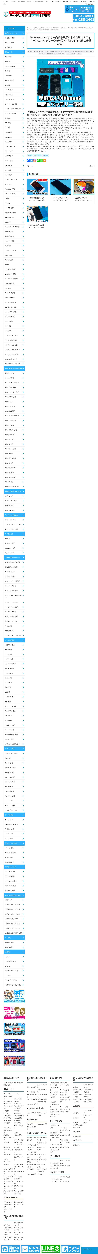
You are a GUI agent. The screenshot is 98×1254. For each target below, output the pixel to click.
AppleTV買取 (9, 94)
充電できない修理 (10, 576)
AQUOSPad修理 (10, 796)
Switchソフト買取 (10, 274)
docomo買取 (9, 255)
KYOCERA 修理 (9, 697)
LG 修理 (7, 692)
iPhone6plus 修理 (10, 477)
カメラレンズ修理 (10, 586)
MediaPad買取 (9, 236)
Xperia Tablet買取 (10, 212)
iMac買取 (8, 85)
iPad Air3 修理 (9, 505)
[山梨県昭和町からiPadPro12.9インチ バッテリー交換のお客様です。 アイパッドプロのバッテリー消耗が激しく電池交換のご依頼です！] (84, 187)
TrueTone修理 (9, 630)
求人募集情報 (77, 1136)
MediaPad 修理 (9, 772)
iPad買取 (7, 61)
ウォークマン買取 (10, 250)
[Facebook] (28, 160)
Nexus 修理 (8, 720)
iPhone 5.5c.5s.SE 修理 (12, 486)
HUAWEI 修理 (9, 659)
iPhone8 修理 (9, 453)
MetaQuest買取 (9, 297)
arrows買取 (8, 165)
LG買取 (7, 198)
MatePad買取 (9, 231)
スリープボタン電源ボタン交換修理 (13, 596)
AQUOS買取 (9, 151)
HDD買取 (8, 127)
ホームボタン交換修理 (11, 607)
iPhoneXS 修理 (9, 434)
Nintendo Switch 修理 (11, 824)
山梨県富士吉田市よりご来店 (13, 933)
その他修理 (8, 626)
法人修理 (7, 956)
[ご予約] (30, 1249)
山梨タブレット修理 (11, 753)
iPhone (31, 51)
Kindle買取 (8, 246)
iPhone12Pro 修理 (10, 397)
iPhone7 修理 (9, 463)
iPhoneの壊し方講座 (11, 359)
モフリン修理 (9, 838)
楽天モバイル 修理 (10, 706)
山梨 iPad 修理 (31, 1087)
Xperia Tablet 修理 (10, 767)
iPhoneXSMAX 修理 (11, 430)
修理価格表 (8, 47)
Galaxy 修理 (8, 654)
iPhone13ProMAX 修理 (12, 382)
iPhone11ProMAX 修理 (12, 416)
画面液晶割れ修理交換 (11, 567)
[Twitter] (31, 160)
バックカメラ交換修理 (11, 590)
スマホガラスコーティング (13, 635)
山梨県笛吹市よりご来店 (12, 914)
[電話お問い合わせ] (10, 1249)
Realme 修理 (9, 715)
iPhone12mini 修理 (10, 406)
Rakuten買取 (18, 1135)
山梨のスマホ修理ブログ (12, 744)
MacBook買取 (9, 80)
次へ (91, 166)
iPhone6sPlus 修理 (10, 468)
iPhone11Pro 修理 (10, 420)
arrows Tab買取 (18, 1140)
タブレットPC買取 (10, 113)
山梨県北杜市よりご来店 (12, 923)
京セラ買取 (8, 184)
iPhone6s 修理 (9, 472)
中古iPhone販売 (10, 871)
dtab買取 (7, 222)
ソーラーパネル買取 (11, 340)
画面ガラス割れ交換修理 (12, 562)
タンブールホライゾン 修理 (13, 524)
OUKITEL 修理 (9, 730)
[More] (44, 160)
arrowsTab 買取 (9, 217)
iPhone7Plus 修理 (10, 458)
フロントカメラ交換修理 (12, 581)
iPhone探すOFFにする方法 (13, 364)
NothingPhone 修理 (11, 734)
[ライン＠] (50, 1249)
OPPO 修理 (8, 682)
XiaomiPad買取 (9, 241)
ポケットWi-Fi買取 (10, 312)
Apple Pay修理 (9, 553)
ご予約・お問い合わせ (11, 971)
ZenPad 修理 (9, 786)
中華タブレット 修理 (11, 810)
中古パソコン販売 (10, 886)
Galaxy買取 (8, 142)
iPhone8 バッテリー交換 (45, 51)
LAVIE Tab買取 (9, 208)
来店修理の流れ (9, 38)
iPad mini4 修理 (9, 510)
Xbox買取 (8, 288)
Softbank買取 (9, 260)
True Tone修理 (31, 1174)
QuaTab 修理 (9, 763)
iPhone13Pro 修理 (10, 387)
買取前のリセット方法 (11, 354)
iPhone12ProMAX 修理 (12, 392)
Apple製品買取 (9, 99)
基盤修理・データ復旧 (11, 621)
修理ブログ (8, 900)
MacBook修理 (9, 862)
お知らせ (7, 966)
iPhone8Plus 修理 (10, 449)
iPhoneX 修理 (9, 444)
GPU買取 (8, 123)
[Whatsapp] (41, 160)
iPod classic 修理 (10, 548)
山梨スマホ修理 (9, 645)
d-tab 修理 (8, 758)
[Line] (38, 160)
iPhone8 (36, 51)
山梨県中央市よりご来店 (12, 928)
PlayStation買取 (10, 283)
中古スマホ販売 (9, 876)
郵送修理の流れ (9, 42)
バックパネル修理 (10, 612)
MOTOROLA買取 (10, 194)
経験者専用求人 (9, 942)
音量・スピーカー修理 (11, 602)
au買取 (7, 264)
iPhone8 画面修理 (57, 51)
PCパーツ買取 (9, 321)
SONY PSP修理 (9, 834)
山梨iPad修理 (9, 496)
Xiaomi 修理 (8, 687)
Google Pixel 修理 (10, 664)
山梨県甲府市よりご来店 (12, 904)
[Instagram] (34, 160)
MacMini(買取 (8, 1101)
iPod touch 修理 (10, 543)
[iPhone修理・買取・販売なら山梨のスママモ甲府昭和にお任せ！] (27, 14)
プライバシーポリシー (11, 980)
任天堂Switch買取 (10, 269)
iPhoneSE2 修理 (10, 411)
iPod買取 (7, 71)
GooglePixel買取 (10, 146)
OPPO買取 (8, 170)
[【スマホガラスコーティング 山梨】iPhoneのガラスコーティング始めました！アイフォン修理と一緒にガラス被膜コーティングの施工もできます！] (60, 187)
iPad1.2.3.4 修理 (32, 1099)
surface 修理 (9, 857)
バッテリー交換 (38, 155)
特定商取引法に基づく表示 (13, 985)
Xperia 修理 (8, 649)
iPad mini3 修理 (31, 1104)
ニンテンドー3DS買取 (11, 279)
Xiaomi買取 (8, 175)
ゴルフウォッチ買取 (11, 345)
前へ (30, 166)
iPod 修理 (8, 538)
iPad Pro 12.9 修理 (10, 501)
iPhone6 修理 (9, 482)
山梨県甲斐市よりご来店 (12, 909)
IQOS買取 (8, 326)
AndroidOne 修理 (10, 711)
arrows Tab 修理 (10, 777)
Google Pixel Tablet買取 (12, 227)
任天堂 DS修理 (9, 829)
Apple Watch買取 (10, 66)
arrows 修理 (8, 678)
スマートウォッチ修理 (11, 529)
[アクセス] (72, 9)
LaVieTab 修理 (9, 791)
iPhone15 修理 (9, 373)
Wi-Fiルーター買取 (10, 307)
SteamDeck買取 (10, 293)
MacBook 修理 (64, 1181)
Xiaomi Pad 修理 (10, 805)
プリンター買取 (9, 316)
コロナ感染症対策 (10, 961)
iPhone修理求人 (10, 947)
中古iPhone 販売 (8, 1202)
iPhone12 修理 (9, 401)
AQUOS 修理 (9, 673)
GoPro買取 (8, 331)
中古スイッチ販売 (10, 890)
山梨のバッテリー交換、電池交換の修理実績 (73, 51)
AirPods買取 (8, 75)
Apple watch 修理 (10, 519)
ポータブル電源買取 (11, 335)
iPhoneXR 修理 (9, 439)
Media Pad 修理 (55, 1135)
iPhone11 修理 (9, 425)
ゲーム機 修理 (9, 819)
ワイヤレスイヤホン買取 (12, 349)
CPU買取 (8, 118)
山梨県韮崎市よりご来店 (12, 919)
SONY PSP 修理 (65, 1165)
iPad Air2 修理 (31, 1092)
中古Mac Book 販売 (11, 881)
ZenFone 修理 (9, 668)
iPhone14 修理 (9, 378)
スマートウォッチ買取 (11, 179)
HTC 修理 (8, 701)
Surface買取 (8, 132)
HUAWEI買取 (9, 156)
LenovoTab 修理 (10, 782)
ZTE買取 (7, 203)
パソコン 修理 (9, 848)
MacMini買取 (9, 90)
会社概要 (7, 975)
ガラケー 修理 (9, 739)
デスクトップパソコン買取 (13, 109)
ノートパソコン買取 (11, 104)
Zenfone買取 (9, 160)
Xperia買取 (8, 137)
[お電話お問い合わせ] (83, 18)
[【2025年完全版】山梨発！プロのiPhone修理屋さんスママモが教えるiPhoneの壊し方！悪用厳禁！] (37, 187)
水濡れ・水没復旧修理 (11, 616)
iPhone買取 (8, 57)
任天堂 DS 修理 (54, 1165)
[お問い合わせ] (87, 9)
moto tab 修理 (9, 800)
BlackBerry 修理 (10, 725)
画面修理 (45, 155)
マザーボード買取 (10, 302)
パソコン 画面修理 (10, 852)
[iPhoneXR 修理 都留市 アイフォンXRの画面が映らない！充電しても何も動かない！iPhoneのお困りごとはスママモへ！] (37, 214)
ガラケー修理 (64, 1112)
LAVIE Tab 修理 (54, 1145)
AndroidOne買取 (10, 189)
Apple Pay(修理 (41, 1169)
